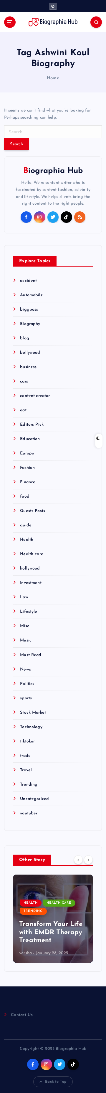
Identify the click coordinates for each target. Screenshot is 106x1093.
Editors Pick (32, 424)
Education (30, 439)
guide (26, 525)
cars (24, 381)
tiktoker (27, 741)
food (24, 496)
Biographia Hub (53, 171)
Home (53, 78)
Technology (31, 727)
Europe (27, 453)
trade (25, 756)
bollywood (30, 353)
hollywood (30, 568)
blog (24, 338)
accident (28, 281)
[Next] (88, 859)
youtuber (28, 813)
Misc (24, 626)
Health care (31, 554)
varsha (25, 953)
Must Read (30, 655)
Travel (26, 770)
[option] (53, 919)
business (28, 367)
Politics (27, 684)
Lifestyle (28, 611)
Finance (27, 482)
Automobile (31, 295)
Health (26, 540)
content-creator (35, 396)
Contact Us (21, 1015)
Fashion (27, 468)
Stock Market (33, 712)
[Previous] (78, 859)
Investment (30, 583)
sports (26, 698)
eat (23, 410)
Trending (28, 784)
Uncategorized (34, 799)
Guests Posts (32, 511)
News (25, 669)
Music (26, 640)
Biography (30, 324)
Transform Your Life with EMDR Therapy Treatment (50, 932)
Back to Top (56, 1082)
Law (24, 597)
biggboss (29, 309)
